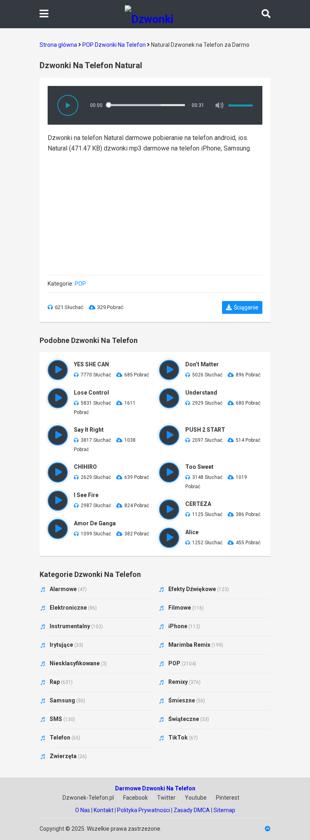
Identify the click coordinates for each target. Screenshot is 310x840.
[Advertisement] (155, 210)
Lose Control (91, 392)
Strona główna (58, 45)
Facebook (135, 797)
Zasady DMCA (192, 810)
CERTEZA (198, 504)
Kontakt (103, 810)
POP (80, 283)
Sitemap (224, 810)
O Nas (82, 810)
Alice (192, 532)
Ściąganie (246, 307)
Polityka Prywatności (143, 810)
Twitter (166, 797)
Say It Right (89, 429)
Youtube (196, 797)
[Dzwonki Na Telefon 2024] (155, 14)
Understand (201, 392)
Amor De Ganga (95, 523)
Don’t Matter (202, 364)
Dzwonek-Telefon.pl (88, 797)
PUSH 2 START (205, 429)
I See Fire (86, 495)
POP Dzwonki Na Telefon (114, 45)
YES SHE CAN (91, 364)
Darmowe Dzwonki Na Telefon (155, 788)
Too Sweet (199, 467)
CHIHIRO (85, 467)
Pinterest (227, 797)
